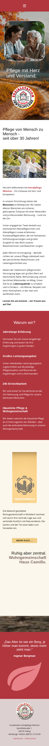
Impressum (18, 738)
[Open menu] (24, 6)
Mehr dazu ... (24, 540)
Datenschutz (30, 738)
